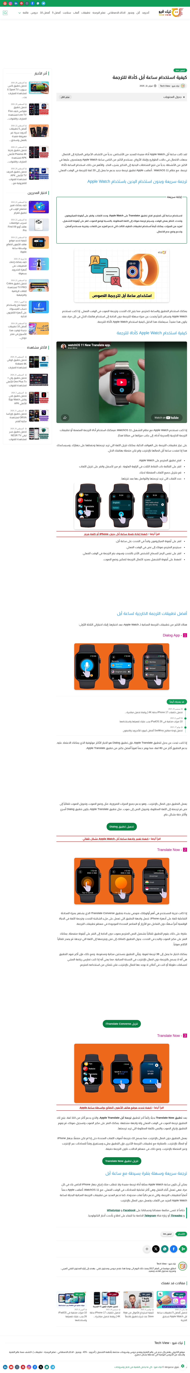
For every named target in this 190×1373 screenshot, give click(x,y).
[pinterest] (21, 3)
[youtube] (11, 1367)
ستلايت (67, 12)
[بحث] (5, 13)
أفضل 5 (56, 12)
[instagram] (10, 3)
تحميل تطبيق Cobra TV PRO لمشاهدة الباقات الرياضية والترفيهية (17, 289)
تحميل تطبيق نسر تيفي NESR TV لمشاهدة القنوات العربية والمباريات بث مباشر (16, 435)
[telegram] (43, 3)
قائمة (25, 12)
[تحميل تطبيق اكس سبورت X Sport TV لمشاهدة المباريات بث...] (39, 87)
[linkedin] (16, 3)
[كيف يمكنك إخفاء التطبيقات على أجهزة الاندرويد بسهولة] (39, 264)
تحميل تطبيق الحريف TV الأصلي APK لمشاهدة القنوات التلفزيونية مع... (17, 177)
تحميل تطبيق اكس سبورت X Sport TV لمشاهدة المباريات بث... (17, 92)
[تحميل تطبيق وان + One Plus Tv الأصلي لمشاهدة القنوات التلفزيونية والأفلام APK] (39, 380)
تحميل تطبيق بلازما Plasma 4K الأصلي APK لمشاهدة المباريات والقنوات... (17, 156)
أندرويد (145, 12)
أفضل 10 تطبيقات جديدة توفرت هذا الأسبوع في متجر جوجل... (17, 332)
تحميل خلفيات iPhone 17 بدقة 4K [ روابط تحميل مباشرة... (154, 712)
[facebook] (32, 3)
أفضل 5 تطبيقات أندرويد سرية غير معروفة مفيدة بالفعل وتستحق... (18, 134)
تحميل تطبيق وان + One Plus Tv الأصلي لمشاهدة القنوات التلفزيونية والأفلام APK (16, 382)
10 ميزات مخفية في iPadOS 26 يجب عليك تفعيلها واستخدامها (151, 721)
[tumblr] (27, 3)
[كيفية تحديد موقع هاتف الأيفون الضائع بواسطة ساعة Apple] (39, 242)
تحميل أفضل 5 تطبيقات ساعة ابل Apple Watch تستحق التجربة (172, 1316)
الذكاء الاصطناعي (116, 12)
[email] (5, 3)
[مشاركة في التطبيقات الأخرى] (147, 1249)
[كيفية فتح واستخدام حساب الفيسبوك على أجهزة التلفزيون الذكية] (39, 307)
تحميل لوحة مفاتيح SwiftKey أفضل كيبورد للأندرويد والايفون (153, 730)
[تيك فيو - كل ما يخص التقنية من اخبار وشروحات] (171, 13)
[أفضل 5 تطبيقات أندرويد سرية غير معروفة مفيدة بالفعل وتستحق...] (39, 130)
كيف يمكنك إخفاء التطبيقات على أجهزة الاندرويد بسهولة (18, 268)
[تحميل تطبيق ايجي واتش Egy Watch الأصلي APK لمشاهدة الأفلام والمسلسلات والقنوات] (39, 397)
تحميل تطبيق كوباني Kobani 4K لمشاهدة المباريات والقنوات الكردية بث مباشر (17, 364)
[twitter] (41, 1367)
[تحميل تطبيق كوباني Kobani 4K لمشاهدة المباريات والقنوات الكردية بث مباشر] (39, 362)
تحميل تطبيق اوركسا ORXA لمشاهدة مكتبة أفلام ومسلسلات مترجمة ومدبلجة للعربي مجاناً (16, 418)
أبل (138, 12)
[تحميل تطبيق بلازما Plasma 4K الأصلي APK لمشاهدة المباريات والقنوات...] (39, 152)
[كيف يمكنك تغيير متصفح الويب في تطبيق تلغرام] (39, 207)
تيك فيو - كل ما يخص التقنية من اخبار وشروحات (138, 1367)
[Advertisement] (95, 45)
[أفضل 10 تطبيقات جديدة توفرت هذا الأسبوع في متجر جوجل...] (39, 328)
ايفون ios (180, 70)
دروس (34, 12)
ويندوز (131, 12)
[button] (173, 1249)
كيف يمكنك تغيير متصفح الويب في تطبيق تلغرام (18, 209)
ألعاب (76, 12)
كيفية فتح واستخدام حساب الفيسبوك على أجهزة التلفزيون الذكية (17, 311)
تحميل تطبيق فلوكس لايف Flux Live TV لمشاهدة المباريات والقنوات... (17, 113)
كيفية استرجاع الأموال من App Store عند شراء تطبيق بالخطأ (138, 1314)
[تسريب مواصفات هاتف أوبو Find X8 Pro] (39, 224)
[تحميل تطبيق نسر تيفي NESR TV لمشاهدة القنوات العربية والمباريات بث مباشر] (39, 433)
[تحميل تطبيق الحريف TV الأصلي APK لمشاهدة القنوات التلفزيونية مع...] (39, 173)
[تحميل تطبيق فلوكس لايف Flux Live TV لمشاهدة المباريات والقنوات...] (39, 109)
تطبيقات (85, 12)
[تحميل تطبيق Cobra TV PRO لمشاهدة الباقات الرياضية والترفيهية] (39, 285)
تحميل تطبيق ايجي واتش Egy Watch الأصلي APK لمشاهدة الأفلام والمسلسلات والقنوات (18, 400)
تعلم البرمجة (98, 12)
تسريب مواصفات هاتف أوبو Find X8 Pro (17, 227)
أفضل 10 (45, 12)
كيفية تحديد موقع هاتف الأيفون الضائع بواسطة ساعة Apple (16, 246)
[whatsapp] (38, 3)
